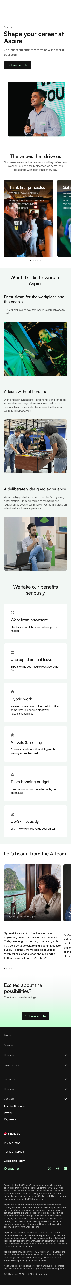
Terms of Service (14, 1151)
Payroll (8, 1113)
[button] (12, 1133)
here (44, 1199)
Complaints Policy (14, 1160)
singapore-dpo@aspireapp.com (48, 1268)
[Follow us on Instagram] (57, 1168)
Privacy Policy (12, 1142)
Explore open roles (18, 65)
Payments (10, 1119)
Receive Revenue (14, 1106)
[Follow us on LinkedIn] (65, 1168)
